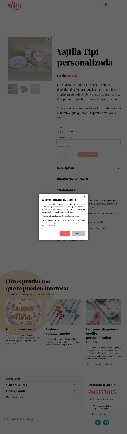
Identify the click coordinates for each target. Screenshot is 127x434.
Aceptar (65, 233)
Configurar (79, 233)
